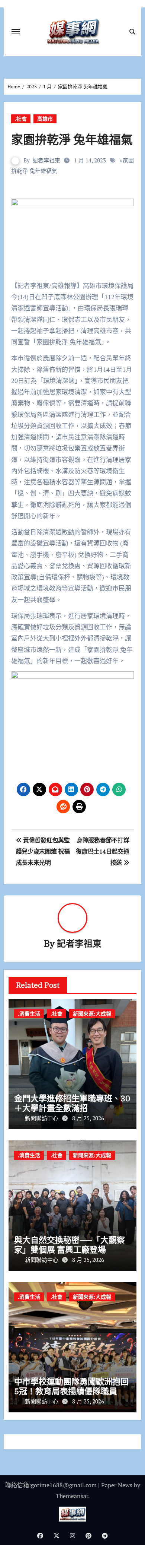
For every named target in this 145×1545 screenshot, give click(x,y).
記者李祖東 (46, 160)
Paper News (116, 1485)
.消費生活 (29, 1013)
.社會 (21, 118)
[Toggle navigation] (15, 32)
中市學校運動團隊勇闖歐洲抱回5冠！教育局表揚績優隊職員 (71, 1386)
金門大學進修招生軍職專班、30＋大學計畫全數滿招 (72, 1103)
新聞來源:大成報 (92, 1013)
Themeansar (72, 1496)
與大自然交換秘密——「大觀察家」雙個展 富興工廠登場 (69, 1244)
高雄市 (45, 118)
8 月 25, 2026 (88, 1118)
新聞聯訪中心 (42, 1118)
